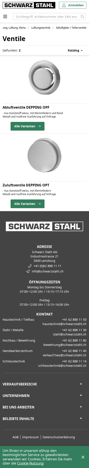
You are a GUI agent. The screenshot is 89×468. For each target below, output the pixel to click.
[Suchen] (82, 16)
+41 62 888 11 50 (74, 319)
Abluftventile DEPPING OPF (26, 107)
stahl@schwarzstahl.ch (69, 334)
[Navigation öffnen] (5, 16)
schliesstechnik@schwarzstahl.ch (62, 365)
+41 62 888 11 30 (74, 330)
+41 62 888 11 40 (74, 351)
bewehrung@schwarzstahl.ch (64, 345)
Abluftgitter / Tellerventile (71, 28)
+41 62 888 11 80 (74, 340)
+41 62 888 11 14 (74, 361)
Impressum (30, 437)
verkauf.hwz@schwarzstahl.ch (64, 355)
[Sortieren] (71, 50)
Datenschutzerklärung (59, 437)
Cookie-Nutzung (30, 463)
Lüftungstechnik (40, 28)
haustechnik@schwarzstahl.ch (64, 324)
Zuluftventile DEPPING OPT (26, 185)
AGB (16, 437)
